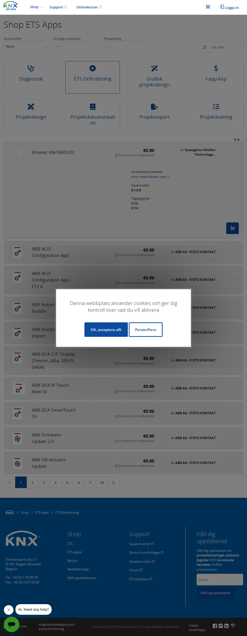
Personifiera (145, 329)
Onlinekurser (87, 7)
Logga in (231, 7)
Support (57, 7)
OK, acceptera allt (106, 329)
